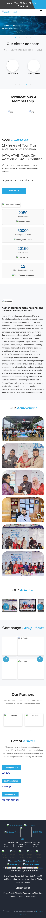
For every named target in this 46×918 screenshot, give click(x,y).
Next (40, 607)
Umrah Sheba (9, 73)
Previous (6, 607)
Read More (13, 191)
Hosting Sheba (30, 73)
